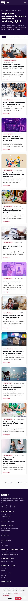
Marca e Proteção (7, 558)
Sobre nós (3, 568)
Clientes (3, 570)
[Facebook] (10, 506)
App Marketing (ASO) (6, 540)
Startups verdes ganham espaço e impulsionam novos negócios (13, 423)
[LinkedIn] (2, 506)
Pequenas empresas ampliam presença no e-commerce (13, 352)
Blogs (2, 542)
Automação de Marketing (7, 521)
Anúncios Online (5, 516)
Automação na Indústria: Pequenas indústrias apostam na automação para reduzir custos (13, 67)
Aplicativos (4, 538)
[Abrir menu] (25, 2)
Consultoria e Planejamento (14, 37)
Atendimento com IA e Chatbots (9, 528)
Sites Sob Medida (5, 530)
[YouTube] (14, 506)
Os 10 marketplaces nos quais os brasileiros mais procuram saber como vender (14, 387)
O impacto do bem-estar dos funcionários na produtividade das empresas (13, 174)
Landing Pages (5, 535)
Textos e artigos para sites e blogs (10, 554)
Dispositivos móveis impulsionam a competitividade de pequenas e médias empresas (14, 460)
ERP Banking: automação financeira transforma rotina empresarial (13, 138)
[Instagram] (6, 506)
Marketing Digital (7, 511)
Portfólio (3, 575)
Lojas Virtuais (4, 533)
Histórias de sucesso (6, 573)
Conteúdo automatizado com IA (12, 549)
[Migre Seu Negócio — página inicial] (5, 2)
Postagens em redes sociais (8, 552)
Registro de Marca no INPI (7, 561)
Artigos (3, 584)
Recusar (10, 598)
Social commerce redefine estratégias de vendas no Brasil (13, 282)
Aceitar (18, 598)
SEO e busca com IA (6, 519)
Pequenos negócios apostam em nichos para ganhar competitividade (13, 317)
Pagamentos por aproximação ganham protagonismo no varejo (13, 210)
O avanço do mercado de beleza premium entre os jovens (14, 103)
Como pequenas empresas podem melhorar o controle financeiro (12, 246)
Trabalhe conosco (6, 578)
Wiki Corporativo (5, 545)
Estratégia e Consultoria (7, 514)
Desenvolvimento (7, 525)
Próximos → (21, 483)
